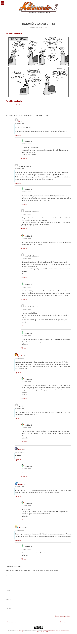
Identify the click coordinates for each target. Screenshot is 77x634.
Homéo (20, 449)
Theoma (21, 528)
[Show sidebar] (2, 3)
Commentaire (10, 576)
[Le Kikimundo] (38, 15)
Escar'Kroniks (19, 105)
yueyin (20, 356)
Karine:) (21, 484)
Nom (8, 591)
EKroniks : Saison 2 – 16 (38, 23)
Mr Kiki (45, 27)
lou (19, 121)
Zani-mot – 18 (64, 622)
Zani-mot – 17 (12, 622)
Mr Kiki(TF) (20, 630)
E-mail (8, 600)
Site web (8, 608)
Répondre (18, 135)
